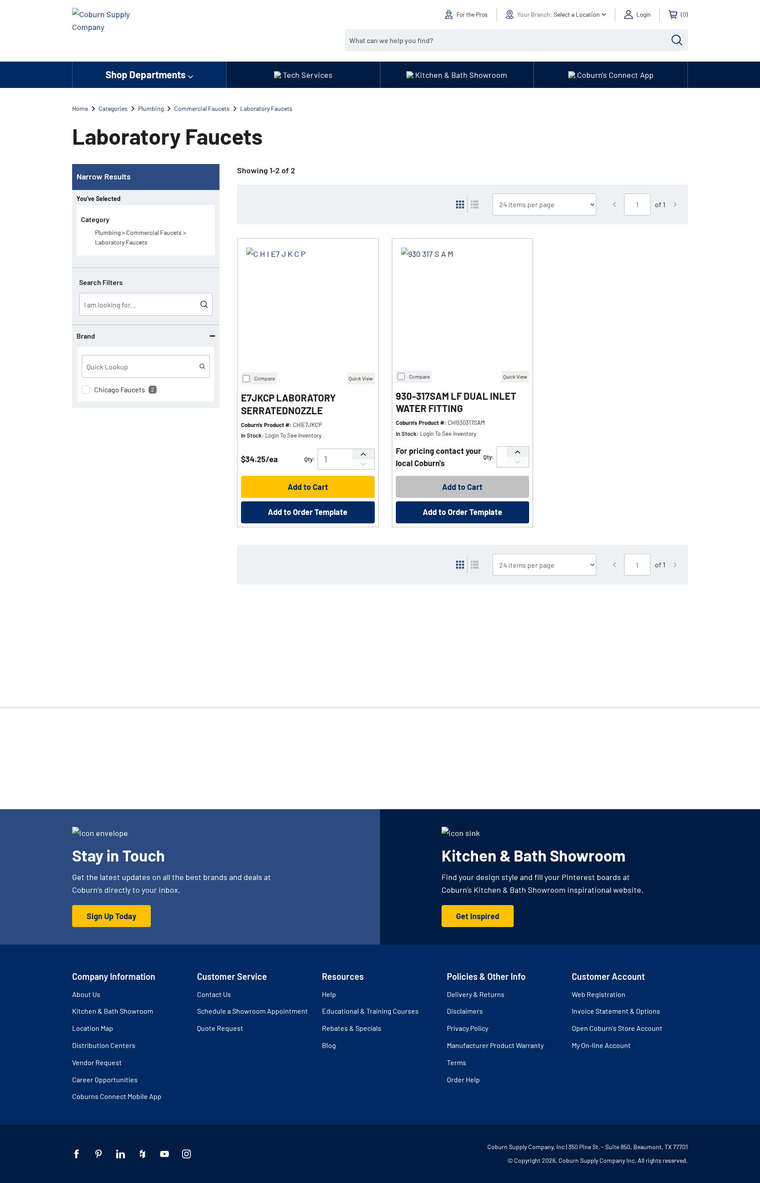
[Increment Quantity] (363, 454)
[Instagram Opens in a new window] (186, 1154)
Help (329, 994)
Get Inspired (477, 916)
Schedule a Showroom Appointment (252, 1011)
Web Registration (598, 994)
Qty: (309, 459)
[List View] (475, 204)
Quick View (361, 378)
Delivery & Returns (475, 994)
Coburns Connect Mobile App (116, 1096)
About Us (86, 994)
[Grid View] (460, 204)
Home (80, 108)
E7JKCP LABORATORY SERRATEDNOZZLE (288, 404)
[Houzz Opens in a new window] (142, 1154)
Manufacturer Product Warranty (495, 1045)
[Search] (676, 40)
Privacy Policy (467, 1028)
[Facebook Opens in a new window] (76, 1154)
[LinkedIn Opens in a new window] (120, 1154)
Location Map (92, 1028)
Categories (113, 108)
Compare (264, 378)
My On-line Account (601, 1045)
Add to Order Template (307, 512)
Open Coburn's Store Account (617, 1028)
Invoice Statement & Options (616, 1011)
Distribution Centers (103, 1045)
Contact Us (214, 994)
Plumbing (151, 108)
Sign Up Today (111, 916)
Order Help (463, 1079)
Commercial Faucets (202, 108)
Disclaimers (465, 1011)
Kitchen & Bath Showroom (112, 1011)
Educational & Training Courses (370, 1011)
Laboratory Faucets (266, 108)
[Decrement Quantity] (363, 464)
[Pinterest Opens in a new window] (98, 1154)
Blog (329, 1045)
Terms (456, 1062)
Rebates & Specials (351, 1028)
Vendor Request (97, 1062)
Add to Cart (308, 487)
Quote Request (220, 1028)
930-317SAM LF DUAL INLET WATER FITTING (456, 402)
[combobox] (509, 40)
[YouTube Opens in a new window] (164, 1154)
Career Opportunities (105, 1079)
